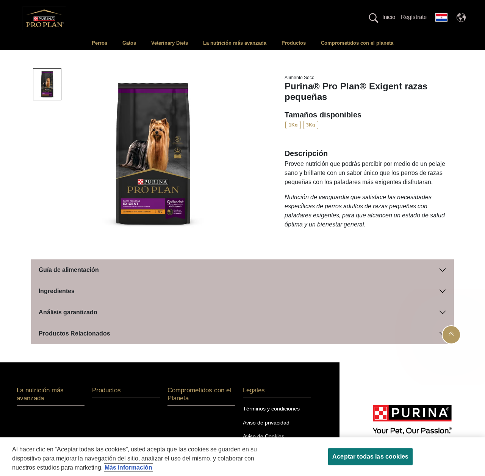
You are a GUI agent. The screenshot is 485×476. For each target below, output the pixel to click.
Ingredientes (57, 291)
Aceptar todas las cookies (370, 456)
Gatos (129, 43)
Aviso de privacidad (266, 423)
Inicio (388, 17)
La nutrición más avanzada (234, 43)
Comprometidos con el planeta (357, 43)
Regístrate (414, 17)
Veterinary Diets (169, 43)
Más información (128, 467)
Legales (254, 390)
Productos (294, 43)
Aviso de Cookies (263, 436)
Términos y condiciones (271, 409)
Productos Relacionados (74, 333)
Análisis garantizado (68, 312)
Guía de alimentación (69, 270)
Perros (99, 43)
